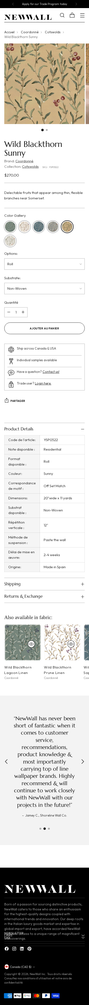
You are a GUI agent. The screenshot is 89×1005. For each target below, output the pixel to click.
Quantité (11, 302)
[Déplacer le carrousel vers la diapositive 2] (44, 828)
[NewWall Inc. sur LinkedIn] (22, 949)
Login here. (43, 383)
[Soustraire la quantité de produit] (9, 312)
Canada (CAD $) (21, 967)
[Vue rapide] (31, 644)
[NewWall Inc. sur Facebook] (7, 949)
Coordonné (29, 32)
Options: (11, 253)
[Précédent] (13, 4)
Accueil (9, 32)
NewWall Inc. (38, 974)
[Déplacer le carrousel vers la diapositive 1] (40, 829)
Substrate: (12, 278)
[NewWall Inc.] (28, 17)
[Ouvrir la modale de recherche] (65, 15)
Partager (17, 401)
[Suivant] (76, 4)
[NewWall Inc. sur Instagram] (15, 949)
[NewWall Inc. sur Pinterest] (30, 949)
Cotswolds (53, 32)
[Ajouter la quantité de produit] (23, 312)
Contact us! (50, 372)
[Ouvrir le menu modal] (82, 15)
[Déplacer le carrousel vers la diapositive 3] (49, 829)
